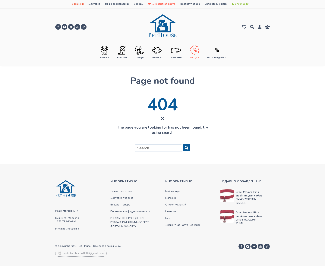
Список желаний (175, 204)
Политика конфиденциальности (130, 211)
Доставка (94, 4)
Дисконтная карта (163, 4)
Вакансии (78, 4)
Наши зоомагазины (117, 4)
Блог (168, 218)
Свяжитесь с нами (216, 4)
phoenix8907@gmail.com (89, 253)
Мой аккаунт (173, 191)
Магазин (170, 198)
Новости (170, 211)
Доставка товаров (122, 198)
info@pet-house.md (67, 228)
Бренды (139, 4)
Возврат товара (190, 4)
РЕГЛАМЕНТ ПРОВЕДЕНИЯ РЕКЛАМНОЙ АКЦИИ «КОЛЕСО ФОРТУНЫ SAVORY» (130, 222)
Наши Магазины (65, 211)
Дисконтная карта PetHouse (182, 225)
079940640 (241, 4)
